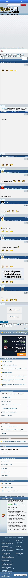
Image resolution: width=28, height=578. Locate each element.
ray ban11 (6, 239)
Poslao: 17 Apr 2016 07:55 (16, 290)
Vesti (16, 542)
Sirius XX (4, 468)
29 (13, 56)
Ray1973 (3, 156)
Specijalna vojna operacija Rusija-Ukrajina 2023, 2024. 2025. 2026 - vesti (13, 380)
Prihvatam (17, 575)
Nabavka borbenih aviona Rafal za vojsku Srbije (13, 429)
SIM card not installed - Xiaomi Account (11, 404)
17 (8, 54)
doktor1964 (4, 111)
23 (23, 54)
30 (15, 56)
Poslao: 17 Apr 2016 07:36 (16, 239)
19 (13, 54)
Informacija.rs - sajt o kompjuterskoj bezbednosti (13, 393)
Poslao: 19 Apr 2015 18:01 (17, 188)
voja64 (6, 172)
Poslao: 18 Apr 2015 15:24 (14, 111)
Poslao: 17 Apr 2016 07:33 (16, 220)
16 (6, 54)
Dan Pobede (5, 475)
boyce (2, 62)
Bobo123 (6, 203)
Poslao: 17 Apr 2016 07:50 (14, 258)
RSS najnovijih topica (7, 483)
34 (1, 58)
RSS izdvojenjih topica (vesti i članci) (10, 491)
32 (20, 56)
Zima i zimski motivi (7, 401)
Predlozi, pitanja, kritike (12, 496)
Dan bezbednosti (6, 472)
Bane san (6, 220)
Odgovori (5, 321)
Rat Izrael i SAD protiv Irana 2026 (10, 426)
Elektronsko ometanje (7, 372)
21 (18, 54)
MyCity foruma (4, 570)
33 (22, 56)
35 (3, 58)
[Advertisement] (14, 32)
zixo (23, 496)
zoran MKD (7, 188)
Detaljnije (15, 504)
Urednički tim (20, 537)
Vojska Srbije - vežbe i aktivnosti (9, 365)
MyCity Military (3, 496)
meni (7, 1)
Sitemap (14, 537)
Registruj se (5, 108)
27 (8, 56)
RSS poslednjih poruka (7, 487)
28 (10, 56)
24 (1, 56)
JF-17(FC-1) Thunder (7, 361)
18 (11, 54)
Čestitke (19, 496)
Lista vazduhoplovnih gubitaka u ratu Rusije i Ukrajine (14, 376)
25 (3, 56)
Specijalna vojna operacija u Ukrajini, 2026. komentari (14, 368)
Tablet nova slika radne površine (9, 408)
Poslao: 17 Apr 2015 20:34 (11, 62)
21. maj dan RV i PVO (7, 464)
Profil (3, 105)
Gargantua (7, 290)
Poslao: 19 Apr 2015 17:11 (12, 156)
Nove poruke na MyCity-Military (8, 358)
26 (5, 56)
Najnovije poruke (8, 537)
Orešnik (4, 433)
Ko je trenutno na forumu (7, 498)
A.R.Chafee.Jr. (5, 461)
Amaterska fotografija (7, 397)
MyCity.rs (19, 542)
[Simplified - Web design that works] (20, 554)
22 (20, 54)
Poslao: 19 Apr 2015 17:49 (14, 172)
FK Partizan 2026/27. (7, 415)
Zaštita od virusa (19, 543)
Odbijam (24, 575)
